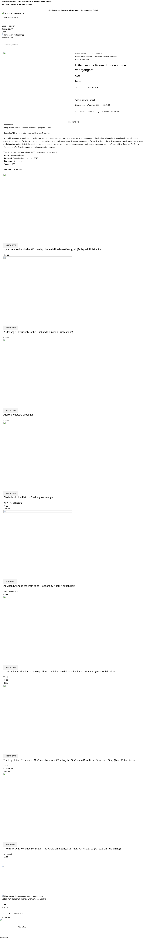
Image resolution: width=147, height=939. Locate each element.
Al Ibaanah (7, 854)
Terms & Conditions (46, 872)
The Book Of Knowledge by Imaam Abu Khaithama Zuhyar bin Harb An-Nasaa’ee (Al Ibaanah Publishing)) (62, 848)
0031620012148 (103, 105)
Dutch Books (95, 53)
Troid (5, 677)
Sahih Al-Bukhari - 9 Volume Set (88, 872)
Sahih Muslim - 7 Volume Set (87, 876)
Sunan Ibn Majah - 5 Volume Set (88, 889)
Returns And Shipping (47, 880)
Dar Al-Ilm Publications (12, 503)
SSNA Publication (10, 592)
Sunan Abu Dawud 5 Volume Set (88, 885)
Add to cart (93, 87)
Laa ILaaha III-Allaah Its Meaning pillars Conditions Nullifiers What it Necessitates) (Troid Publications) (59, 671)
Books (85, 53)
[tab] (73, 122)
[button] (10, 245)
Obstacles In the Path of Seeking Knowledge (28, 497)
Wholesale (42, 889)
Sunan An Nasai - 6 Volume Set (88, 893)
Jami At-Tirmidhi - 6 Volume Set (88, 880)
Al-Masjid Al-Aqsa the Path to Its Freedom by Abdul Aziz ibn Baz (39, 585)
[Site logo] (13, 13)
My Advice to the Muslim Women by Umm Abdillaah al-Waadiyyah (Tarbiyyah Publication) (52, 249)
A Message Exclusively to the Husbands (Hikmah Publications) (38, 332)
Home (78, 53)
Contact (41, 876)
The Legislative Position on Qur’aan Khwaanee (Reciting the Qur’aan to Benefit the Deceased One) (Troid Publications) (69, 760)
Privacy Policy (44, 885)
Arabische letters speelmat (18, 414)
